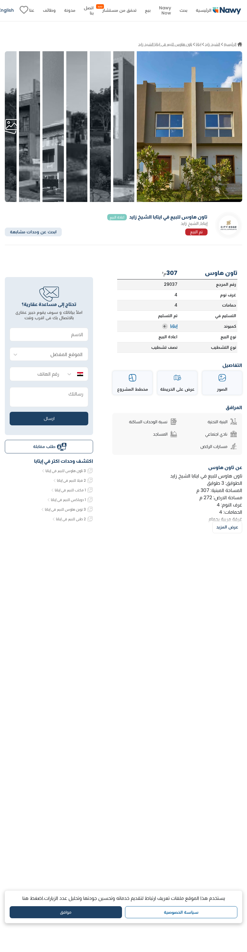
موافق (65, 912)
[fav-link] (24, 11)
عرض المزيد (227, 527)
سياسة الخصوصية (181, 912)
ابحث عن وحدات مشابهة (33, 232)
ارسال (49, 418)
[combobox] (55, 354)
